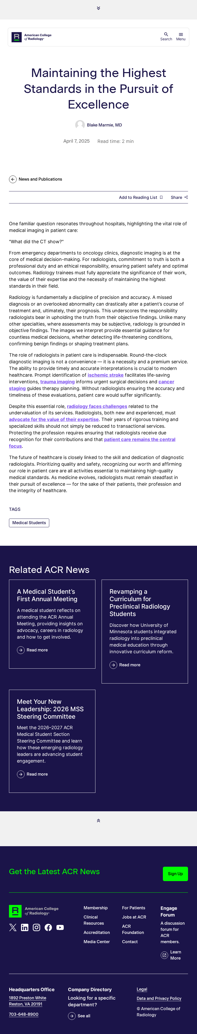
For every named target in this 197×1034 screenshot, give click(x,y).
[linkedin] (24, 927)
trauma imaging (57, 381)
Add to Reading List (138, 197)
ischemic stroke (106, 375)
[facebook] (48, 927)
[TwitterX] (13, 927)
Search (166, 39)
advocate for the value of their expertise (54, 419)
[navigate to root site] (42, 911)
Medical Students (29, 522)
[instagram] (36, 927)
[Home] (32, 37)
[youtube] (60, 927)
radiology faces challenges (97, 406)
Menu (180, 39)
